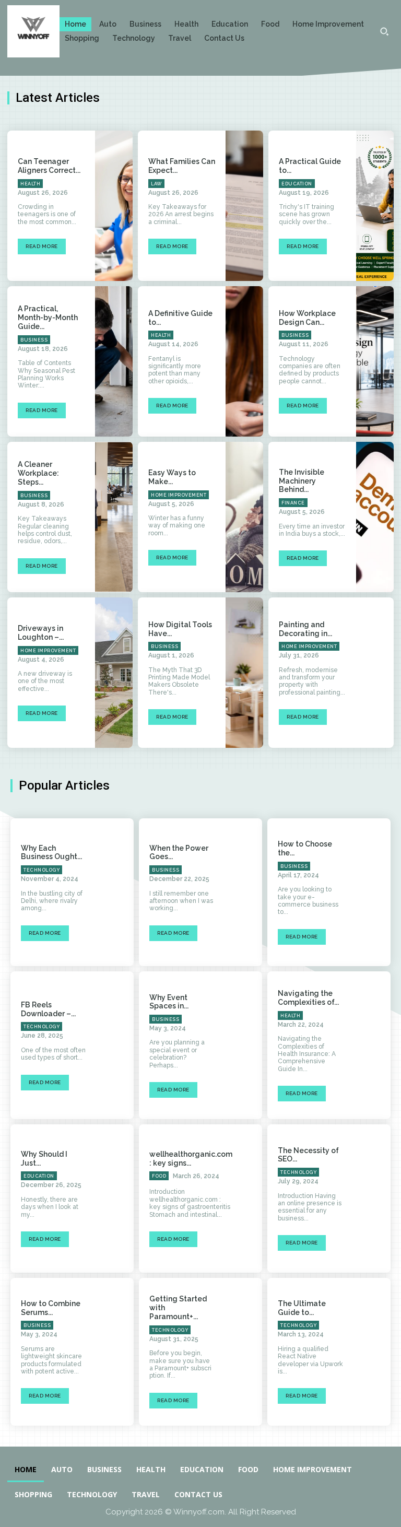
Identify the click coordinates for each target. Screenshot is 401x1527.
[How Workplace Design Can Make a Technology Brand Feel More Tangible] (375, 361)
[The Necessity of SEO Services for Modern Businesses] (372, 1198)
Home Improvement (178, 495)
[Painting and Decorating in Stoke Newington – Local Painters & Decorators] (375, 672)
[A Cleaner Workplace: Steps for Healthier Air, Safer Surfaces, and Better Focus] (114, 517)
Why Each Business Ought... (51, 852)
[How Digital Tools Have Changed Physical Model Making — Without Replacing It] (244, 672)
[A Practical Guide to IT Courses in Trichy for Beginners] (375, 206)
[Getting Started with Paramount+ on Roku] (243, 1352)
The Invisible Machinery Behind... (301, 481)
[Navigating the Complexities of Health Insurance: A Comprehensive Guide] (372, 1045)
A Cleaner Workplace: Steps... (38, 473)
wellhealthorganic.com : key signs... (190, 1158)
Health (30, 183)
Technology (41, 870)
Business (34, 340)
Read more (42, 246)
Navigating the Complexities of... (308, 997)
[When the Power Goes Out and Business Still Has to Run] (243, 892)
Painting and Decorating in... (305, 629)
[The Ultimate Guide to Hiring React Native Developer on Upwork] (372, 1352)
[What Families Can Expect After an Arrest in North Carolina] (244, 206)
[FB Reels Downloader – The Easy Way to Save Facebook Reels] (115, 1045)
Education (296, 183)
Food (159, 1176)
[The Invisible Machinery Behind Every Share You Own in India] (375, 517)
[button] (384, 31)
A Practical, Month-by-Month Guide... (48, 317)
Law (156, 183)
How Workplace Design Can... (307, 317)
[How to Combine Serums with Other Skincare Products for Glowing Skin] (115, 1352)
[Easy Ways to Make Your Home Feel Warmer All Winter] (244, 517)
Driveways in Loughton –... (41, 632)
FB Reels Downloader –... (48, 1009)
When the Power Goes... (178, 852)
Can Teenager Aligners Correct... (49, 165)
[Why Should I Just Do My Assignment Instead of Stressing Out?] (115, 1198)
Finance (293, 503)
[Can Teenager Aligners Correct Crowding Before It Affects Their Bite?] (114, 206)
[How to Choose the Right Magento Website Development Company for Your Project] (372, 892)
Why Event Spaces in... (168, 1002)
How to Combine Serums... (50, 1308)
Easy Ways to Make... (172, 477)
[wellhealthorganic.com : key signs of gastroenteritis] (261, 1198)
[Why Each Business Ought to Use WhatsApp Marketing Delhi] (115, 892)
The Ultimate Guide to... (302, 1308)
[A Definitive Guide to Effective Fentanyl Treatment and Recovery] (244, 361)
